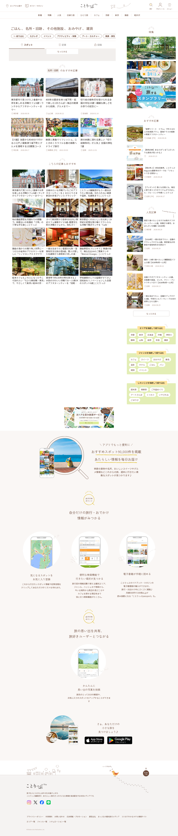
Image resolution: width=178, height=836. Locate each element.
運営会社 (92, 816)
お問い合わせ (60, 816)
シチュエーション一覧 (57, 821)
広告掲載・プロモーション (77, 816)
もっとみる (62, 51)
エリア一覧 (31, 821)
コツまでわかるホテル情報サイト (134, 816)
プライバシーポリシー (35, 816)
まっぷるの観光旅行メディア (108, 816)
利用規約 (49, 816)
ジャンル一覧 (42, 821)
